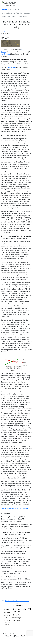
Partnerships (16, 618)
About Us (7, 613)
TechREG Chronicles (23, 13)
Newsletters (16, 621)
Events (14, 17)
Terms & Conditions (21, 636)
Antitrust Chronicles (8, 13)
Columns (16, 9)
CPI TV (20, 17)
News (10, 9)
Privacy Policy (9, 636)
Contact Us (16, 615)
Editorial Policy (7, 617)
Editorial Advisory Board (7, 622)
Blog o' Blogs (6, 17)
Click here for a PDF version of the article (14, 508)
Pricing (4, 9)
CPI (4, 31)
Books (25, 17)
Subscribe (19, 605)
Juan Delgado (5, 54)
